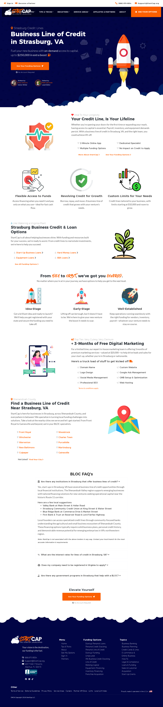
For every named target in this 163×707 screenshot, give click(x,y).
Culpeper (23, 452)
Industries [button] (62, 12)
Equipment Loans (25, 258)
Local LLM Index (100, 691)
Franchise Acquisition (94, 674)
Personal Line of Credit (95, 650)
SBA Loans (62, 258)
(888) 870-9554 (124, 3)
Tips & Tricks (66, 646)
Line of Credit (91, 662)
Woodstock (64, 432)
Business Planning (129, 646)
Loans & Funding (129, 665)
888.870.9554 (31, 657)
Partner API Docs (80, 691)
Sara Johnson (23, 83)
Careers (69, 691)
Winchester (25, 437)
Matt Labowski (47, 83)
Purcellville (63, 442)
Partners (65, 659)
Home (12, 12)
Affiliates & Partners (104, 12)
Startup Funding (92, 653)
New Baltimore (27, 447)
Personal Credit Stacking (96, 646)
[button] (81, 481)
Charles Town (65, 437)
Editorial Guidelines (32, 691)
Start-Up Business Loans (28, 252)
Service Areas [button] (81, 12)
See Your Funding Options (29, 66)
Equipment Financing (94, 668)
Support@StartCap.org (148, 3)
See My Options (68, 653)
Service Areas (59, 691)
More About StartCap (88, 155)
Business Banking (129, 643)
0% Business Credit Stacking (97, 659)
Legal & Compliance (130, 662)
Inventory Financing (94, 671)
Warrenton (24, 442)
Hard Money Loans (66, 252)
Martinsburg (64, 447)
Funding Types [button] (26, 12)
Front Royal (25, 432)
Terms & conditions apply (88, 388)
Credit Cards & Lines (130, 650)
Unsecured (90, 656)
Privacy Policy (47, 691)
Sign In (10, 3)
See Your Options (147, 12)
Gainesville (63, 452)
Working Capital (92, 665)
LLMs (91, 691)
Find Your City (30, 459)
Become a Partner (27, 3)
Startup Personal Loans (95, 643)
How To (125, 659)
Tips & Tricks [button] (45, 12)
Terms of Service (17, 691)
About (122, 12)
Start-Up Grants (128, 674)
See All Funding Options (26, 264)
